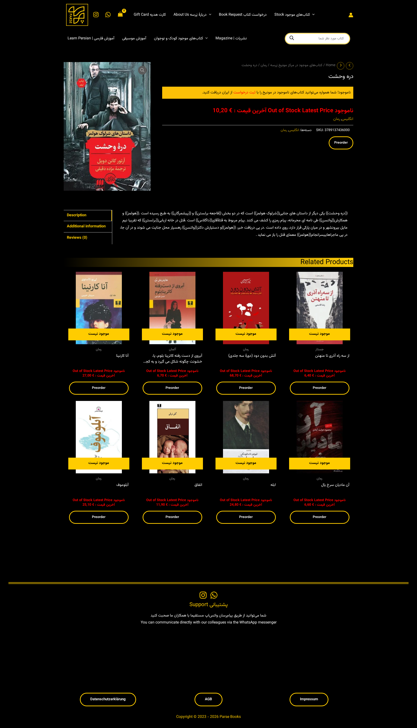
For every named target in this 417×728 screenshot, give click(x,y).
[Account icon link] (350, 15)
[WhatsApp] (108, 15)
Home (330, 65)
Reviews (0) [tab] (77, 238)
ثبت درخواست (244, 93)
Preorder (341, 143)
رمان (264, 65)
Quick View (98, 340)
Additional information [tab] (86, 227)
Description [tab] (76, 215)
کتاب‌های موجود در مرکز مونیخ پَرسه (296, 65)
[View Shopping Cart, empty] (120, 15)
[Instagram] (96, 15)
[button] (209, 15)
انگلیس (347, 119)
